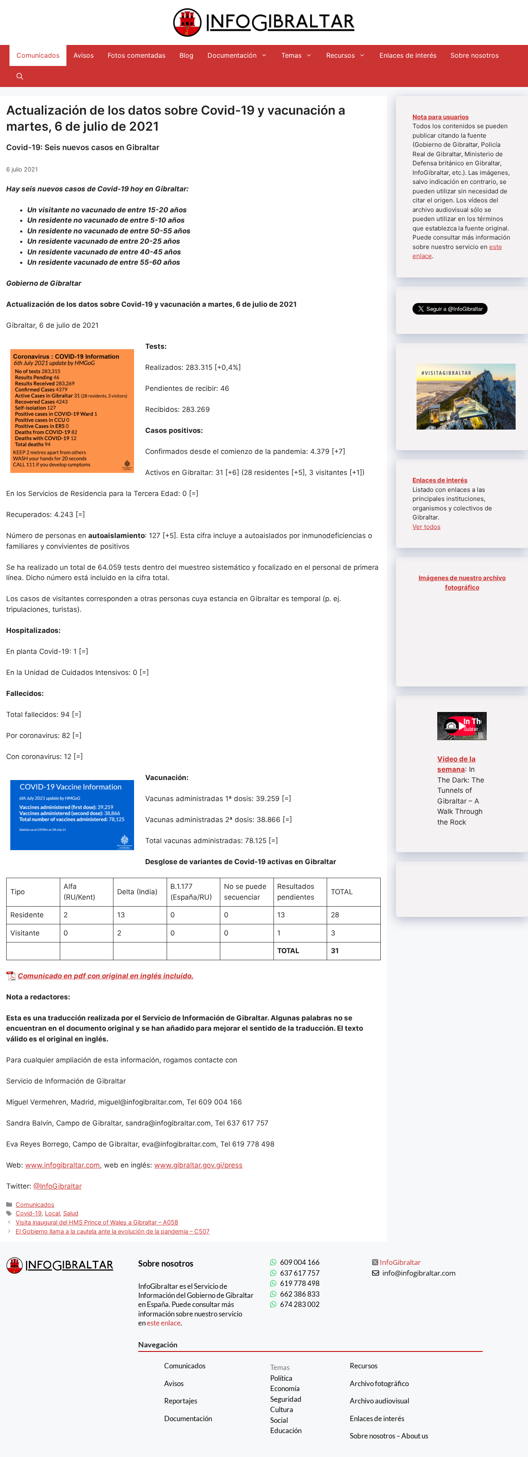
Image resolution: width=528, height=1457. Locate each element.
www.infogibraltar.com (62, 1165)
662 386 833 (300, 1294)
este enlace (164, 1322)
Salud (70, 1213)
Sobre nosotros (474, 55)
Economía (285, 1388)
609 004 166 (300, 1262)
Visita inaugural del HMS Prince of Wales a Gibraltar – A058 (97, 1222)
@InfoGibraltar (57, 1186)
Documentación (232, 55)
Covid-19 (29, 1213)
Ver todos (426, 527)
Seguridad (286, 1399)
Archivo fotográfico (379, 1383)
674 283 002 (300, 1304)
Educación (286, 1430)
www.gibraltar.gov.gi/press (198, 1165)
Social (279, 1420)
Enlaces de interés (408, 55)
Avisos (83, 55)
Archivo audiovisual (379, 1400)
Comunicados (37, 55)
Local (52, 1213)
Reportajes (180, 1400)
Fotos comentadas (136, 55)
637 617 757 (300, 1273)
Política (281, 1378)
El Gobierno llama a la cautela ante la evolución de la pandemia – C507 (113, 1231)
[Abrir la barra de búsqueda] (19, 76)
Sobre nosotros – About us (389, 1435)
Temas (291, 55)
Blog (186, 55)
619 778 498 (300, 1283)
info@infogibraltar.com (419, 1273)
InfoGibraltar (400, 1262)
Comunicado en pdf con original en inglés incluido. (105, 976)
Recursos (340, 55)
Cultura (281, 1409)
